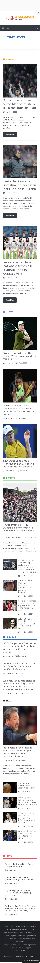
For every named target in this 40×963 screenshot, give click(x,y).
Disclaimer (7, 956)
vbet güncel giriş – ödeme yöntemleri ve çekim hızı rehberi (19, 878)
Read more (10, 134)
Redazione (9, 363)
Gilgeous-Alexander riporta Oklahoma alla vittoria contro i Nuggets (27, 834)
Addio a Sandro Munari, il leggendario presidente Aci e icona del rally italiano (25, 586)
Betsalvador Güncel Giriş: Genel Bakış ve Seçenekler (19, 865)
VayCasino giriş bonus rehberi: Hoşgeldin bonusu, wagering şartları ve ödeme (18, 893)
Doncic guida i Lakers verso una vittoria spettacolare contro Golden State (27, 801)
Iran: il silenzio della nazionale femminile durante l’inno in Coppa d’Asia (18, 267)
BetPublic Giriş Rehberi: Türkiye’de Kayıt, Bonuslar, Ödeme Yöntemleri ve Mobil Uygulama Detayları (20, 908)
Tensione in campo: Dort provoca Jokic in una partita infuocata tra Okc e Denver (26, 818)
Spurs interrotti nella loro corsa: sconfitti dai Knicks (26, 785)
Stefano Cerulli (11, 471)
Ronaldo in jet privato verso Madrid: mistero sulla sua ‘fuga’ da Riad (19, 104)
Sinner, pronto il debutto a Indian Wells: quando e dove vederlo (19, 356)
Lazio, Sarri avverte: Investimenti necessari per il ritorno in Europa (19, 185)
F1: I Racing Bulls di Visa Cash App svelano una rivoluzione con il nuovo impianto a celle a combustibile (27, 566)
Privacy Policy (18, 956)
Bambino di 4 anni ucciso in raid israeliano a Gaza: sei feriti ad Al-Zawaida (19, 666)
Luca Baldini (10, 418)
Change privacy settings (31, 960)
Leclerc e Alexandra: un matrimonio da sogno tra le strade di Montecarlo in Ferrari (27, 605)
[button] (37, 28)
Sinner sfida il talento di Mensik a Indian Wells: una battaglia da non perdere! (18, 464)
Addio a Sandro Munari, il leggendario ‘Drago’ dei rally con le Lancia (27, 623)
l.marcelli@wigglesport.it (14, 537)
